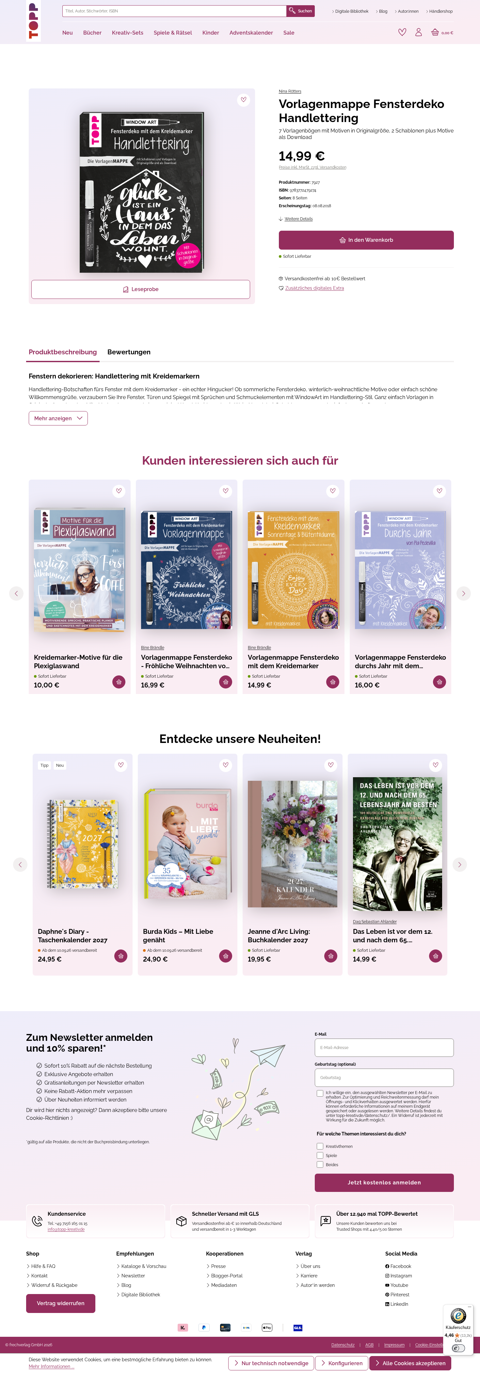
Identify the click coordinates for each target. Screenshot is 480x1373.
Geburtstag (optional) (335, 1064)
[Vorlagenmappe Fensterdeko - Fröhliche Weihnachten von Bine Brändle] (186, 570)
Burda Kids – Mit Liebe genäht (178, 936)
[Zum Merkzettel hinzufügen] (243, 100)
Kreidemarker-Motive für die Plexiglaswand (78, 662)
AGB (369, 1345)
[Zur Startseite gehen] (41, 21)
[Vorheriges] (16, 593)
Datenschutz (343, 1345)
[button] (58, 418)
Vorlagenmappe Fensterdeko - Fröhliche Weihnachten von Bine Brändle (186, 662)
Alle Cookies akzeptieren (413, 1363)
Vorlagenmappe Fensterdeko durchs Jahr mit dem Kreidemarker (400, 662)
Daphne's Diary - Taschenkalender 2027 (72, 936)
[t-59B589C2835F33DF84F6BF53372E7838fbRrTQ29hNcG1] (142, 192)
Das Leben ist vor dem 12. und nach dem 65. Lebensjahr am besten (393, 936)
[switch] (458, 1348)
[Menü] (469, 1308)
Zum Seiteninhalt (27, 7)
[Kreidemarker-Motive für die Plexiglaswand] (79, 570)
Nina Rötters (290, 91)
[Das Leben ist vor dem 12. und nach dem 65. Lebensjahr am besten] (397, 844)
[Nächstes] (463, 593)
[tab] (63, 354)
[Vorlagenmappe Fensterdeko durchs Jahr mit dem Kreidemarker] (400, 570)
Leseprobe (145, 289)
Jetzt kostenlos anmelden (384, 1183)
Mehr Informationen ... (51, 1366)
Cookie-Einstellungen (434, 1345)
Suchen (305, 11)
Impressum (394, 1345)
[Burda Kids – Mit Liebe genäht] (187, 844)
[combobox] (174, 11)
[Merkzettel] (402, 32)
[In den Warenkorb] (118, 681)
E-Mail (321, 1034)
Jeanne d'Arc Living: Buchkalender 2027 (279, 936)
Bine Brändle (152, 647)
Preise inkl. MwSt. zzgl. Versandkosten (312, 167)
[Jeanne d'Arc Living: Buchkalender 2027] (292, 844)
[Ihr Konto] (418, 33)
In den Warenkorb (370, 240)
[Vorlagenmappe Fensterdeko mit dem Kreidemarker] (293, 570)
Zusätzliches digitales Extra (314, 288)
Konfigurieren (345, 1363)
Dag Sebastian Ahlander (375, 921)
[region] (141, 196)
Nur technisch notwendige (274, 1363)
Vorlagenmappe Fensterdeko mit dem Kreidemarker (293, 662)
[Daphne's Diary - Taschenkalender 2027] (82, 844)
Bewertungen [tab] (129, 352)
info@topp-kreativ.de (66, 1229)
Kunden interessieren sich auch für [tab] (240, 460)
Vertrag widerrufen (61, 1303)
